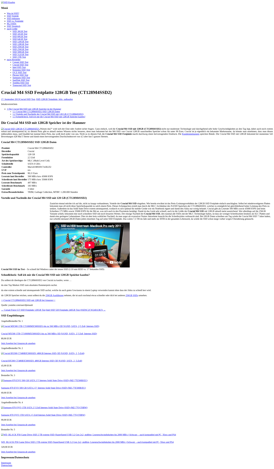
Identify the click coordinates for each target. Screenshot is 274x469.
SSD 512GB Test (20, 54)
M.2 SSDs (11, 23)
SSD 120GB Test (20, 41)
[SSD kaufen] (8, 2)
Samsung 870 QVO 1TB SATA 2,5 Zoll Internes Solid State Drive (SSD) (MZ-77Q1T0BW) (43, 415)
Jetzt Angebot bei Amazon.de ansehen (18, 343)
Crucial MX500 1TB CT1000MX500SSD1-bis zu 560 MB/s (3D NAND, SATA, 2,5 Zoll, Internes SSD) (49, 333)
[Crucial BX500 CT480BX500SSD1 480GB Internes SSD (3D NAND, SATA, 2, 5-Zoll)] (42, 353)
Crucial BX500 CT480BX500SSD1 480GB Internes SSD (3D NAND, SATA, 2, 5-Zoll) (41, 361)
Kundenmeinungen (190, 134)
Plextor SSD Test (20, 75)
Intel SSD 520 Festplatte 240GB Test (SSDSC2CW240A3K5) (76, 310)
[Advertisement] (25, 222)
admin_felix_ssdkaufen (62, 99)
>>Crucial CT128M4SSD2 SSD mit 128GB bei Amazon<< (28, 300)
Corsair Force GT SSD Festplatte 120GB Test (23, 310)
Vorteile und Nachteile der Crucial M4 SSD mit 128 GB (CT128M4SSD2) (48, 114)
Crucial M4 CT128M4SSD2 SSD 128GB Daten (36, 111)
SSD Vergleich (13, 26)
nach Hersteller (13, 59)
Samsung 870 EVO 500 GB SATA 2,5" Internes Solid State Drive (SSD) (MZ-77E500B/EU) (43, 388)
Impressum (6, 463)
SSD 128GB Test (20, 44)
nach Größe (12, 29)
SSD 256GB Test (20, 49)
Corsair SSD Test (20, 62)
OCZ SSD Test (19, 72)
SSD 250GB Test (20, 47)
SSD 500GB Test (20, 52)
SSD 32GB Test (20, 34)
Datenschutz (6, 465)
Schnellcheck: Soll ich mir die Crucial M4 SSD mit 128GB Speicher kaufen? (49, 116)
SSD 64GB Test (20, 39)
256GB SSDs (132, 295)
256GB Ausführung (55, 295)
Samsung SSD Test (21, 77)
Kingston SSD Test (21, 70)
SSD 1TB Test (19, 57)
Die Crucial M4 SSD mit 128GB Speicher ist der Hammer (34, 109)
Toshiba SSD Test (21, 82)
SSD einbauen (13, 18)
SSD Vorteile (13, 16)
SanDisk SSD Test (21, 80)
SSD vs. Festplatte (15, 21)
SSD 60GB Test (20, 36)
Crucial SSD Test (20, 65)
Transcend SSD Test (22, 85)
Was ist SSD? (13, 13)
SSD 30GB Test (20, 31)
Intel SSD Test (19, 67)
